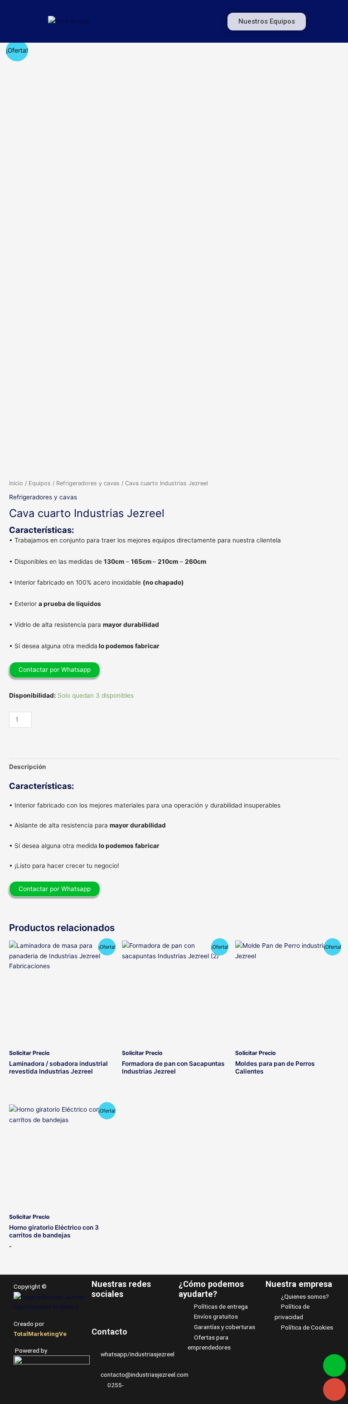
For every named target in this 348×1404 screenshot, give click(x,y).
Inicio (16, 483)
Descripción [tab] (27, 766)
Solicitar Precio (29, 1052)
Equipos (40, 483)
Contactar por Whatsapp (55, 669)
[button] (172, 21)
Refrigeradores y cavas (88, 483)
